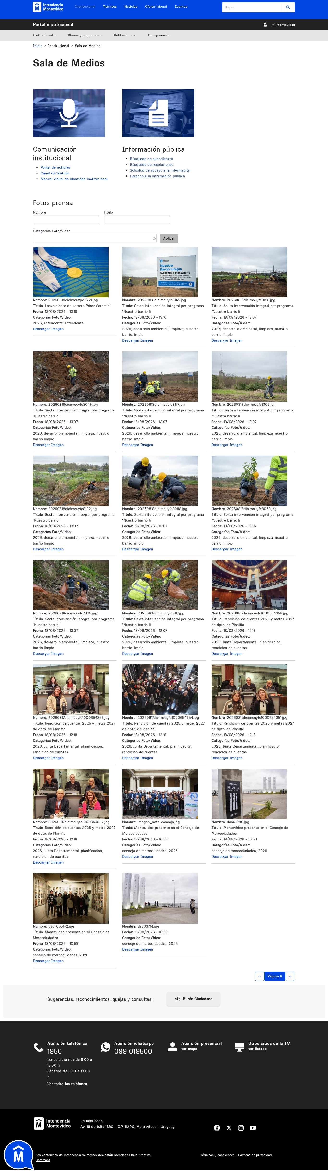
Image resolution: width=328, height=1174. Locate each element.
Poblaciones (123, 35)
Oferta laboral (156, 6)
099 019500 (133, 1051)
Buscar (288, 7)
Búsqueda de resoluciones (152, 164)
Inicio (37, 45)
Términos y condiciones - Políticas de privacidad (236, 1155)
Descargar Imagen (48, 329)
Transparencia (159, 35)
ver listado (257, 1048)
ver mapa (189, 1048)
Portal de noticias (55, 167)
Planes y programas (83, 35)
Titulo (108, 212)
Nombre (39, 212)
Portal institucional (53, 24)
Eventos (181, 6)
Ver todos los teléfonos (67, 1083)
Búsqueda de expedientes (151, 158)
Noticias (130, 6)
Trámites (110, 6)
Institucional (85, 6)
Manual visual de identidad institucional (74, 179)
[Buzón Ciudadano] (193, 999)
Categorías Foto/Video (51, 231)
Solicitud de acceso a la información (160, 170)
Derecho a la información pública (157, 176)
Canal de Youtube (55, 173)
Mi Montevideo (283, 25)
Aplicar (169, 238)
